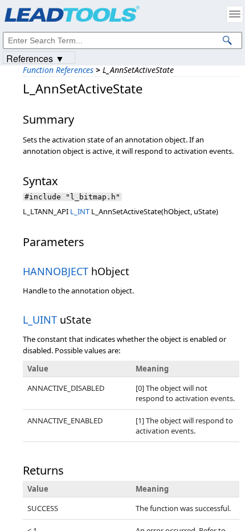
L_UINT (40, 319)
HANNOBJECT (55, 271)
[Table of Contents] (234, 14)
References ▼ (35, 58)
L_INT (79, 211)
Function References (58, 69)
